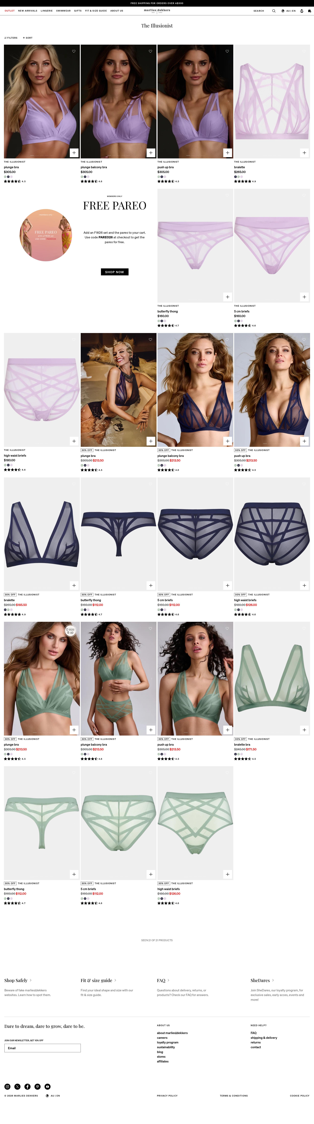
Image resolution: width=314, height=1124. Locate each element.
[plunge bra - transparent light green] (5, 176)
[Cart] (310, 11)
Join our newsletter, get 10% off (23, 1040)
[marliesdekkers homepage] (157, 11)
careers (162, 1038)
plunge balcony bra (94, 167)
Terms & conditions (234, 1095)
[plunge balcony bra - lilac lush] (88, 176)
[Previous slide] (9, 102)
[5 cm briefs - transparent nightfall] (238, 321)
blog (160, 1052)
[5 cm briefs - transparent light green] (235, 321)
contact (256, 1047)
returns (256, 1042)
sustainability (166, 1047)
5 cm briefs (241, 311)
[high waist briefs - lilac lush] (11, 465)
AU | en (291, 10)
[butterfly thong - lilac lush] (165, 321)
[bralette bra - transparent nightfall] (235, 754)
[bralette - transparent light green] (238, 176)
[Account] (302, 11)
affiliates (163, 1061)
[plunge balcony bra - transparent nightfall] (85, 176)
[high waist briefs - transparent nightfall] (8, 465)
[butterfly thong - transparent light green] (158, 321)
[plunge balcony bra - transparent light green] (82, 176)
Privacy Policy (167, 1095)
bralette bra (242, 744)
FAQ (253, 1033)
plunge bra (11, 167)
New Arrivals (27, 11)
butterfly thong (167, 311)
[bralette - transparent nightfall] (235, 176)
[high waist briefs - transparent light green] (5, 465)
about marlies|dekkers (172, 1033)
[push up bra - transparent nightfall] (161, 176)
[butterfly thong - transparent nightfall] (161, 321)
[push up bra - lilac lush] (165, 176)
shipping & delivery (264, 1038)
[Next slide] (75, 102)
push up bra (165, 167)
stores (161, 1056)
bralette (239, 167)
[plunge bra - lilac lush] (11, 176)
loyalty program (167, 1042)
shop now (114, 272)
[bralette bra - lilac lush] (241, 754)
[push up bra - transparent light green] (158, 176)
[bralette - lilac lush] (241, 176)
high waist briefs (15, 455)
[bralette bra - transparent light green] (238, 754)
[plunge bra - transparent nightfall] (8, 176)
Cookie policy (300, 1095)
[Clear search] (272, 11)
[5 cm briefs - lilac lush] (241, 321)
